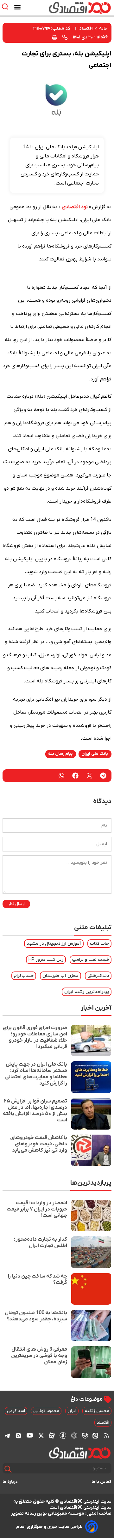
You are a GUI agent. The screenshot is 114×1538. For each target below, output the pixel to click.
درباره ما (10, 1481)
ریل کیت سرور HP (45, 960)
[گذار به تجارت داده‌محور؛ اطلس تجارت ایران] (91, 1252)
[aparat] (52, 1435)
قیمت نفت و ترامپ (90, 960)
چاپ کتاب (99, 944)
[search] (6, 7)
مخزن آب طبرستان (60, 976)
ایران (71, 1411)
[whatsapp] (61, 775)
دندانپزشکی (98, 976)
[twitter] (89, 775)
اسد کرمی (16, 1411)
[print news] (54, 37)
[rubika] (74, 1435)
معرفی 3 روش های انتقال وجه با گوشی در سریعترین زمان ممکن (39, 1355)
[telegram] (103, 775)
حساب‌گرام (24, 976)
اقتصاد (86, 28)
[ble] (85, 1435)
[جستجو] (8, 1469)
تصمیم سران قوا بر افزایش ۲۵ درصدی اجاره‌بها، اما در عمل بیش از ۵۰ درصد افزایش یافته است (35, 1110)
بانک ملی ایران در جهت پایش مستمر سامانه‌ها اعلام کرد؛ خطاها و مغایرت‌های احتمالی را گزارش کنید (36, 1073)
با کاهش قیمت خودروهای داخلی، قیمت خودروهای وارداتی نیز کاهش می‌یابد (38, 1144)
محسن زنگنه (97, 1411)
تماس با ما (101, 1481)
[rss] (106, 1435)
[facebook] (75, 775)
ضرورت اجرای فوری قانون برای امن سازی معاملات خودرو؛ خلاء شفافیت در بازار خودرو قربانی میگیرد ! (35, 1037)
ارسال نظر (16, 904)
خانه (103, 28)
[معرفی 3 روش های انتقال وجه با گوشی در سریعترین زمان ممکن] (91, 1362)
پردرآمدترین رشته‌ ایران (86, 992)
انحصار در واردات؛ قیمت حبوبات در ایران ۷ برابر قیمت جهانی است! (37, 1209)
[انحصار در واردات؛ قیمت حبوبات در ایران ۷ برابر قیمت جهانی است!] (91, 1215)
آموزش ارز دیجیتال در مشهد (54, 944)
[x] (41, 1435)
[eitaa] (95, 1435)
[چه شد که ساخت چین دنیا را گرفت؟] (91, 1289)
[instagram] (18, 1435)
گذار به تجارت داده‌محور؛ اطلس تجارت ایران (40, 1242)
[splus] (63, 1435)
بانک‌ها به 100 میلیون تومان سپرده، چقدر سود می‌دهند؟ (36, 1316)
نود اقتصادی (75, 207)
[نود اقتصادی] (74, 7)
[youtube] (30, 1435)
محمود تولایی (46, 1411)
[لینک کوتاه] (65, 37)
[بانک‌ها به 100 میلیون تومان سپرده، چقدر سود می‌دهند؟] (91, 1325)
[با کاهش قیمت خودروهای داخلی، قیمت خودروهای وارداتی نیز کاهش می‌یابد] (91, 1150)
